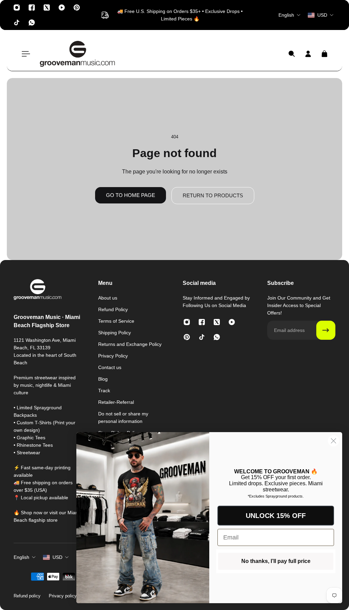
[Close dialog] (333, 441)
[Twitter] (46, 7)
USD (57, 557)
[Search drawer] (292, 53)
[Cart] (324, 53)
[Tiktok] (16, 22)
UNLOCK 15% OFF (276, 515)
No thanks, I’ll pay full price (275, 561)
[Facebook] (31, 7)
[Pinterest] (76, 7)
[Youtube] (61, 7)
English (21, 557)
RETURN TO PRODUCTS (213, 195)
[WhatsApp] (31, 22)
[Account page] (308, 53)
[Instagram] (16, 7)
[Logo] (77, 54)
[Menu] (24, 53)
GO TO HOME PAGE (130, 195)
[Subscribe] (325, 330)
